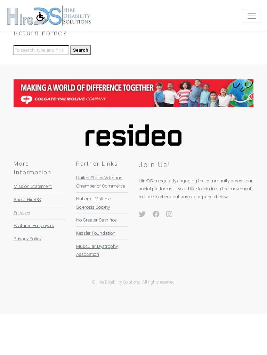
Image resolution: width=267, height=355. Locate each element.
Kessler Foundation (95, 233)
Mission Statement (33, 186)
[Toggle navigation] (251, 16)
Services (22, 212)
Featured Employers (34, 225)
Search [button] (80, 50)
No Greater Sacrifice (96, 220)
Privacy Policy (27, 238)
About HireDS (27, 199)
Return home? (40, 33)
